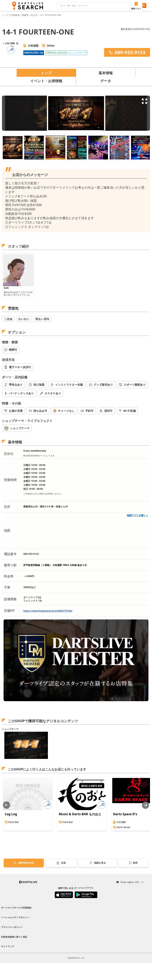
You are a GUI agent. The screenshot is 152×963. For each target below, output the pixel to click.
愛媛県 (25, 14)
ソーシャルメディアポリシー (15, 917)
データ (105, 80)
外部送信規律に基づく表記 (14, 936)
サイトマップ (7, 946)
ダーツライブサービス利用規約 (16, 907)
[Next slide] (145, 805)
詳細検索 (15, 14)
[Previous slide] (6, 805)
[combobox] (96, 5)
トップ (5, 14)
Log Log (11, 814)
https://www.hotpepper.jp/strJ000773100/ (47, 611)
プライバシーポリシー (12, 927)
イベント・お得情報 (46, 80)
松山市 (34, 14)
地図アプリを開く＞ (137, 515)
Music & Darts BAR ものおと (80, 814)
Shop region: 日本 (130, 881)
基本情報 (106, 72)
